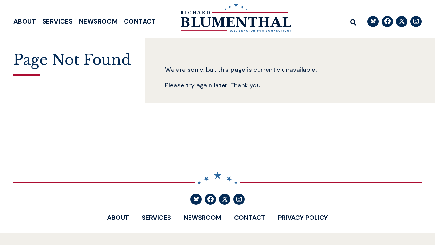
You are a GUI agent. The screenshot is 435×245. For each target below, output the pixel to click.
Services (57, 21)
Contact (140, 21)
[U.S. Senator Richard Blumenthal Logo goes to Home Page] (231, 19)
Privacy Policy (303, 217)
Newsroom (98, 21)
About (24, 21)
